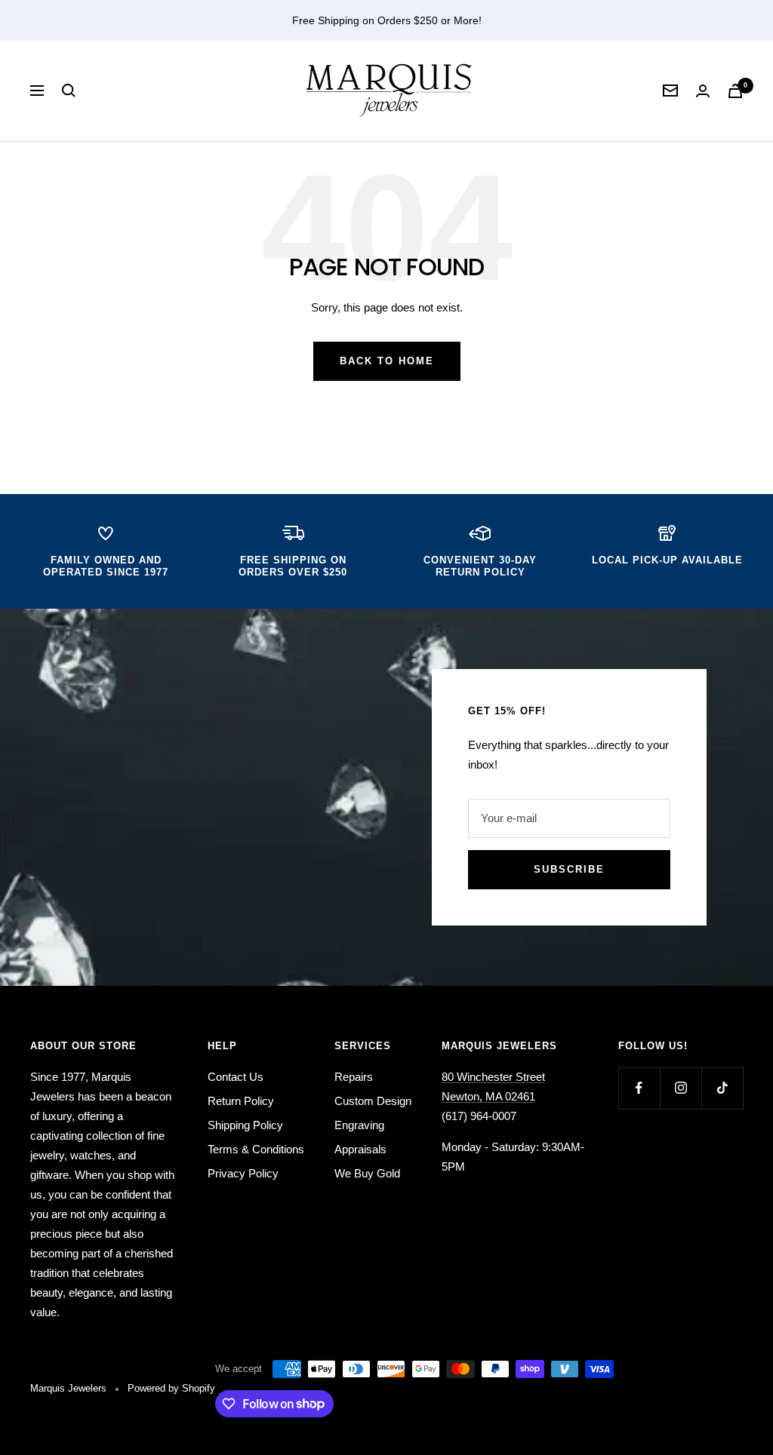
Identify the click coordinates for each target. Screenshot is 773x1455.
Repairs (353, 1076)
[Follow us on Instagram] (680, 1088)
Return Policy (241, 1100)
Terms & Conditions (256, 1149)
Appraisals (360, 1149)
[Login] (703, 90)
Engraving (359, 1125)
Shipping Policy (245, 1125)
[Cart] (735, 91)
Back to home (387, 361)
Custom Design (372, 1100)
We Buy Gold (367, 1173)
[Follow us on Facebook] (639, 1088)
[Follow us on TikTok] (722, 1088)
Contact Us (235, 1076)
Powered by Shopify (171, 1388)
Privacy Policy (243, 1173)
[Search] (68, 90)
